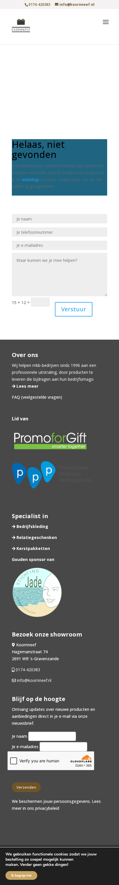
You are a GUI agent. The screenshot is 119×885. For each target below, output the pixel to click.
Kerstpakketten (32, 548)
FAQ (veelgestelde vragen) (37, 397)
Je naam (20, 736)
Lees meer (26, 386)
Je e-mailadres (26, 746)
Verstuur (73, 309)
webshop (30, 179)
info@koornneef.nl (33, 680)
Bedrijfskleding (31, 526)
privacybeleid (47, 808)
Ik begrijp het (21, 875)
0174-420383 (28, 669)
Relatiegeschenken (36, 537)
